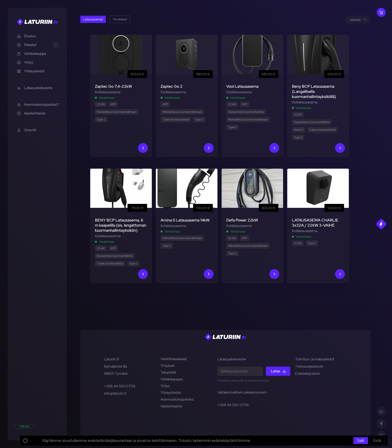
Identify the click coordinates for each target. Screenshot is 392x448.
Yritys (165, 385)
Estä (377, 440)
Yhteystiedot (171, 392)
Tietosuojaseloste (309, 366)
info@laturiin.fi (115, 393)
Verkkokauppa (172, 379)
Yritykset (168, 365)
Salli (360, 440)
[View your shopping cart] (381, 12)
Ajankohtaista (171, 406)
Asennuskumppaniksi (177, 399)
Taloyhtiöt (168, 372)
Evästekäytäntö (307, 373)
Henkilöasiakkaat (174, 358)
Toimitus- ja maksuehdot (314, 359)
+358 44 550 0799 (119, 386)
